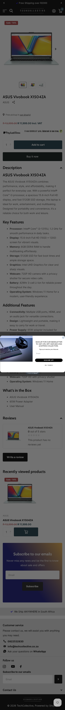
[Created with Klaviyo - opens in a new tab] (32, 373)
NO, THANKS (49, 365)
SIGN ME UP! (49, 360)
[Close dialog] (63, 337)
